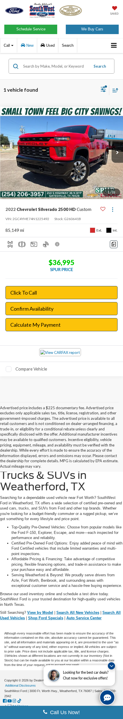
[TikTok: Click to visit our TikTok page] (19, 701)
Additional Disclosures (20, 685)
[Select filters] (103, 90)
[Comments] (114, 244)
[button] (117, 153)
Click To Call (23, 292)
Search (100, 66)
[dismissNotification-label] (111, 665)
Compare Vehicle (31, 368)
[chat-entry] (107, 697)
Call (7, 45)
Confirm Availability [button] (31, 308)
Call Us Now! (63, 712)
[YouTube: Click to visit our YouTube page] (9, 701)
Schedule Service (30, 29)
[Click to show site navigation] (114, 45)
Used (50, 45)
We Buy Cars (92, 29)
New (29, 45)
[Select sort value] (113, 90)
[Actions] (113, 209)
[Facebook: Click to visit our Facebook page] (5, 701)
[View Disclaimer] (58, 244)
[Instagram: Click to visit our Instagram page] (14, 701)
